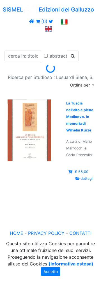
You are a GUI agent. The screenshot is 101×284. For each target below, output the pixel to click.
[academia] (56, 21)
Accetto (50, 271)
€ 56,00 (81, 172)
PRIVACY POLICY (46, 233)
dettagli (87, 178)
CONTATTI (80, 233)
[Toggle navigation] (12, 40)
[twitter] (51, 21)
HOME (16, 233)
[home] (31, 21)
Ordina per (80, 85)
